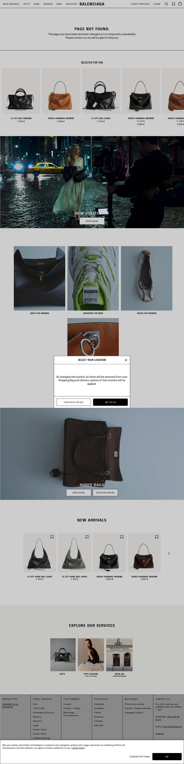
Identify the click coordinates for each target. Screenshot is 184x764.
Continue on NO (73, 402)
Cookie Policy (78, 748)
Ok (167, 756)
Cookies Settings (140, 756)
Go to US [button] (110, 402)
